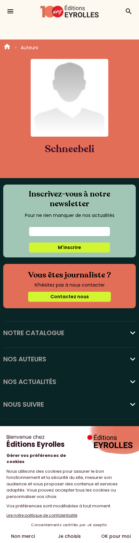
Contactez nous (69, 296)
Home (7, 47)
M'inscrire (69, 247)
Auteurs (29, 47)
